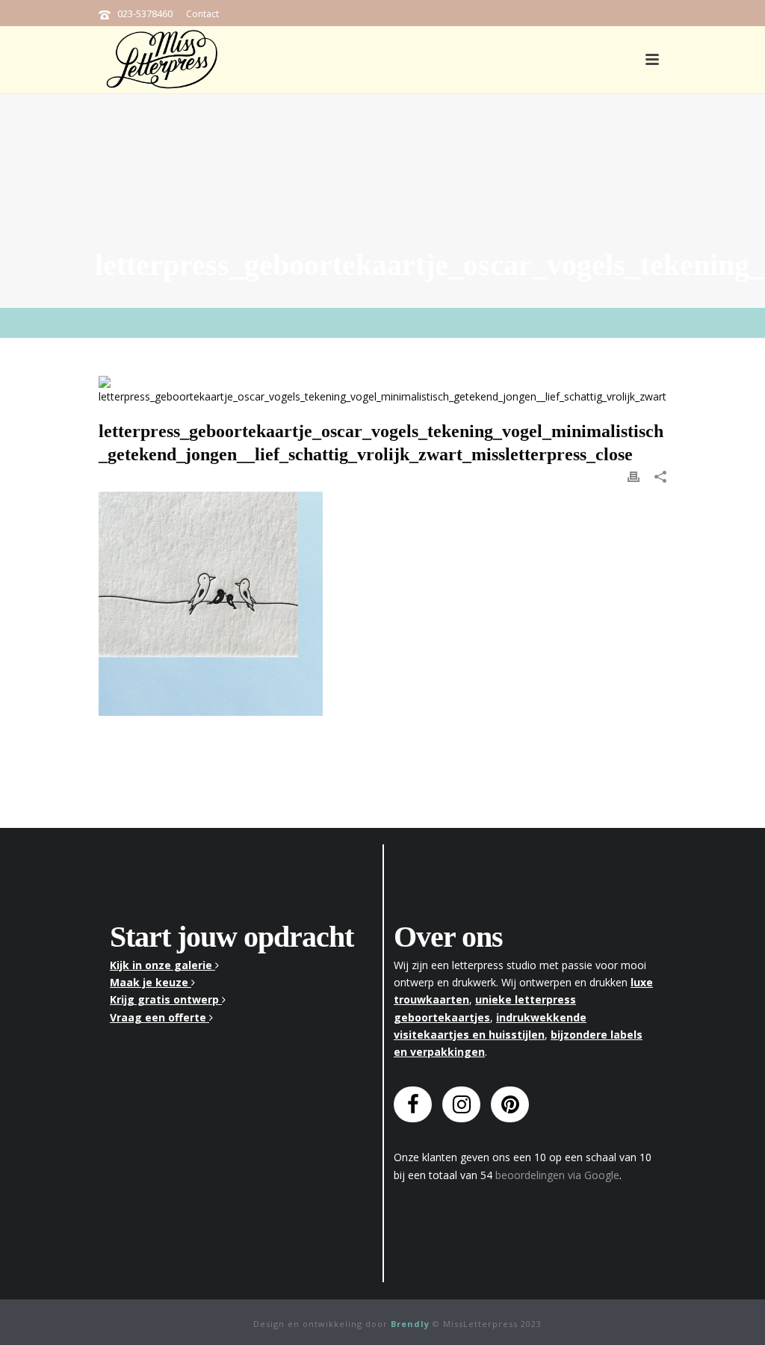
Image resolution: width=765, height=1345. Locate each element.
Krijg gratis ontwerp (166, 999)
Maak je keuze (150, 982)
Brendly (410, 1323)
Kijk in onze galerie (162, 965)
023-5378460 (145, 13)
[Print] (633, 475)
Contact (202, 13)
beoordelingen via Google (557, 1175)
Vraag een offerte (159, 1017)
